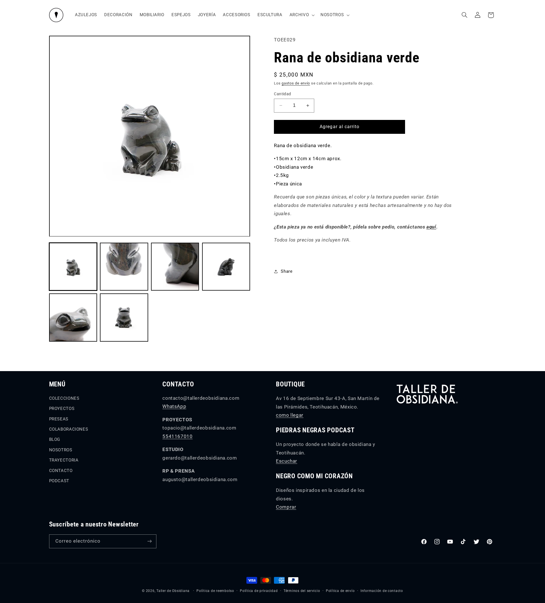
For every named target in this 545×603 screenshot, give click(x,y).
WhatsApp (174, 406)
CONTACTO (61, 470)
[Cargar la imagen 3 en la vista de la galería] (175, 267)
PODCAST (59, 480)
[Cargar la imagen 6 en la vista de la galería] (124, 317)
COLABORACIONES (68, 429)
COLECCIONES (64, 398)
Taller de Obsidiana (173, 591)
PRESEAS (58, 419)
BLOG (54, 439)
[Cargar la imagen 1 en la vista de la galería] (73, 267)
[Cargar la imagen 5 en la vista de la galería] (73, 317)
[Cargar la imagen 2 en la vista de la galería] (124, 267)
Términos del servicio (302, 591)
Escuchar (286, 461)
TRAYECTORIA (64, 460)
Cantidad (282, 94)
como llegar (289, 415)
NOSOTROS (60, 449)
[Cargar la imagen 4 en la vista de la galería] (226, 267)
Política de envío (340, 591)
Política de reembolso (215, 591)
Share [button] (286, 271)
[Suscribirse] (149, 541)
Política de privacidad (259, 591)
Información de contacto (381, 591)
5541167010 (177, 436)
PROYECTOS (62, 408)
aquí (431, 227)
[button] (301, 15)
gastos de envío (296, 83)
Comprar (286, 507)
